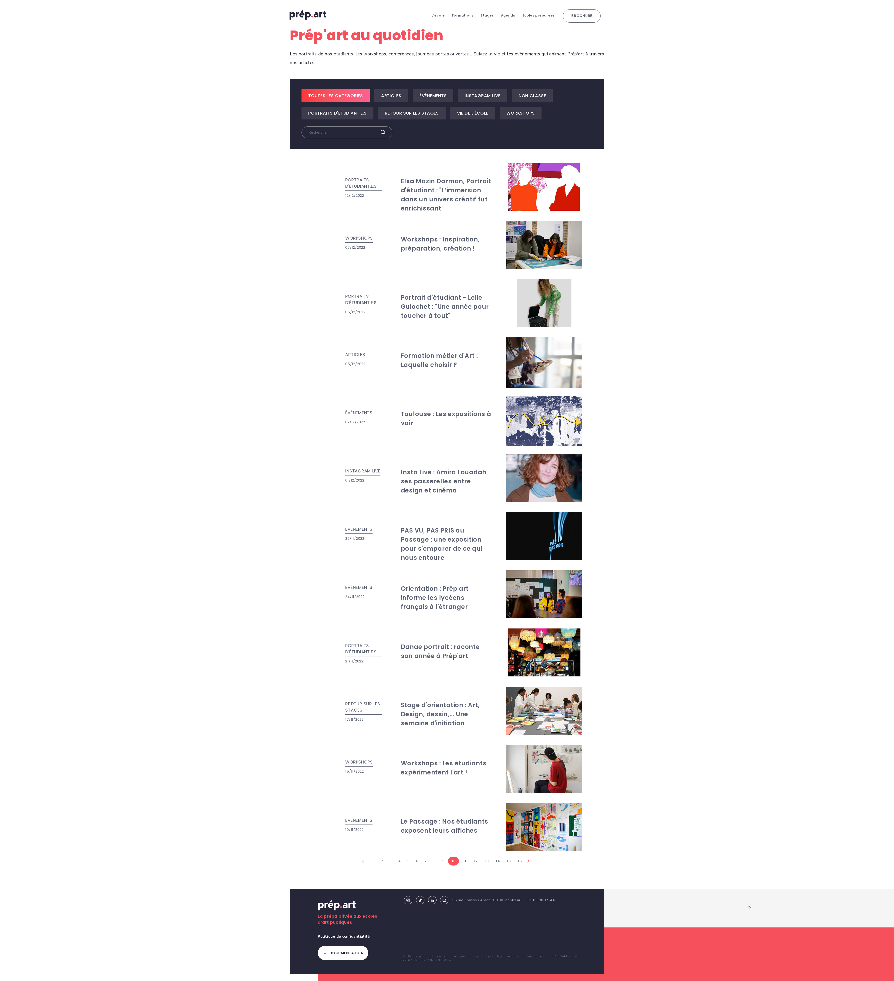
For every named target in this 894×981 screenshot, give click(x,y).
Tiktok (420, 900)
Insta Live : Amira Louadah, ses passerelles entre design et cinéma (444, 481)
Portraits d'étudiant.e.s (337, 113)
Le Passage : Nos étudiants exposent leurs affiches (444, 826)
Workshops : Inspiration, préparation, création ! (440, 244)
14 (497, 861)
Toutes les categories (335, 95)
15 (508, 861)
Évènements (433, 95)
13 (486, 861)
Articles (391, 95)
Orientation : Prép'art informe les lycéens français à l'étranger (435, 597)
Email (444, 900)
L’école (438, 15)
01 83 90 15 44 (541, 900)
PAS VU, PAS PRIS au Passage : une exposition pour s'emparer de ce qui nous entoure (442, 544)
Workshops (520, 113)
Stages (487, 15)
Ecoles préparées (538, 15)
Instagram (408, 900)
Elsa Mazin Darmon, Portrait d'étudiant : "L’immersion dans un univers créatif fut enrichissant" (446, 195)
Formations (463, 15)
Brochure (581, 15)
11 (464, 861)
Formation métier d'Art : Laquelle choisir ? (439, 360)
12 (475, 861)
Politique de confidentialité (344, 936)
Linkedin (432, 900)
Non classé (532, 95)
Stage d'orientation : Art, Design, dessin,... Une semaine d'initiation (440, 714)
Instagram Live (483, 95)
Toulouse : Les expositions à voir (446, 418)
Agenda (508, 15)
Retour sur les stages (412, 113)
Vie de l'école (472, 113)
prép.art (308, 14)
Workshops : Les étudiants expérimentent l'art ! (444, 768)
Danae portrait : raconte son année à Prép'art (440, 651)
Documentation (346, 952)
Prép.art (337, 906)
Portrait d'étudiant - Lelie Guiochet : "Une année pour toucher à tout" (445, 306)
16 (520, 861)
